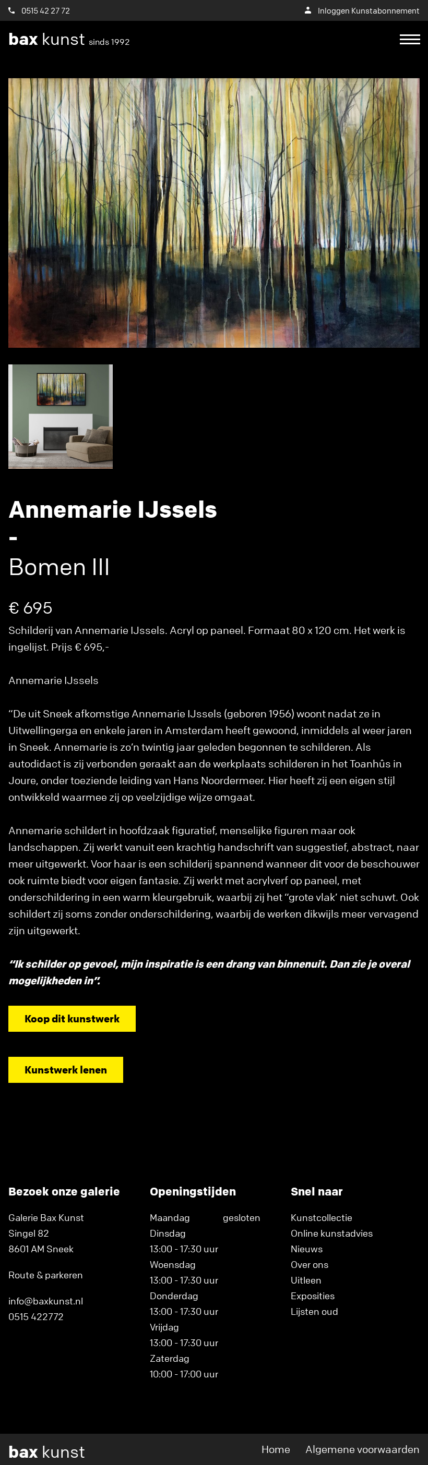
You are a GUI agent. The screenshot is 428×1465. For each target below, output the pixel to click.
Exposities (313, 1295)
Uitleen (306, 1280)
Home (275, 1449)
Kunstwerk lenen (66, 1069)
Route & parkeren (45, 1274)
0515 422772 (36, 1316)
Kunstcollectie (321, 1217)
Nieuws (307, 1248)
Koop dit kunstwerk (72, 1018)
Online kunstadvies (332, 1233)
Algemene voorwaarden (362, 1449)
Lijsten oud (314, 1311)
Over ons (309, 1264)
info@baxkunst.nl (45, 1301)
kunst (69, 39)
